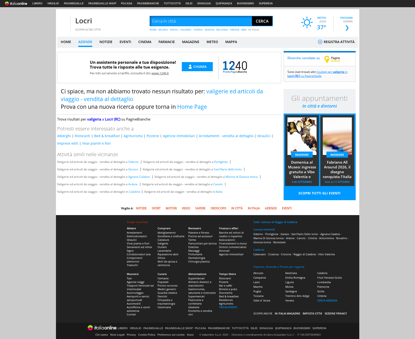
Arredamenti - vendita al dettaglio (226, 136)
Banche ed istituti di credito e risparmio (231, 234)
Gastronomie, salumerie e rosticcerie (202, 290)
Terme (192, 240)
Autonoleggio (135, 292)
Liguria (289, 282)
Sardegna (291, 291)
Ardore (133, 184)
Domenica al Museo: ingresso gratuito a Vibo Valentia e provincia (302, 170)
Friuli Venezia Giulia (329, 277)
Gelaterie (193, 307)
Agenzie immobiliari (179, 136)
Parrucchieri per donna (202, 243)
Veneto (289, 300)
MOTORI (171, 208)
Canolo (218, 184)
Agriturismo (133, 136)
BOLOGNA (222, 29)
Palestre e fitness (198, 232)
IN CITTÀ (237, 208)
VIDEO (186, 208)
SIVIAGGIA (204, 3)
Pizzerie (152, 136)
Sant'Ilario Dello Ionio (304, 234)
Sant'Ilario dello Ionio (228, 169)
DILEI (189, 3)
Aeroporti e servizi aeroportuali (138, 298)
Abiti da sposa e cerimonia (167, 263)
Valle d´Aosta (261, 300)
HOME (66, 41)
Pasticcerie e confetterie (195, 301)
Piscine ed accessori (200, 236)
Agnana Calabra (139, 177)
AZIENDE (85, 41)
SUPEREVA (266, 3)
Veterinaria (164, 307)
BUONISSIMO (245, 3)
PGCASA (126, 3)
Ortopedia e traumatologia (166, 301)
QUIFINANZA (224, 3)
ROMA (153, 29)
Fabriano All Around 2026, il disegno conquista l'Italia (337, 169)
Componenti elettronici (134, 259)
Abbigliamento (167, 232)
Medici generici (167, 289)
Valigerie (163, 243)
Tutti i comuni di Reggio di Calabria (275, 222)
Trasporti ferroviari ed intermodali (140, 287)
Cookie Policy (146, 334)
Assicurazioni (227, 240)
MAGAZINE (190, 41)
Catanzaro (259, 254)
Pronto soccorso (168, 285)
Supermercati (196, 278)
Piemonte (323, 286)
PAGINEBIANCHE (148, 3)
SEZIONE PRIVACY (336, 313)
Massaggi (194, 250)
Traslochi (132, 265)
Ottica (161, 258)
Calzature (163, 240)
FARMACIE (167, 41)
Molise (289, 286)
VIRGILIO (53, 3)
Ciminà (312, 238)
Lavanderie (164, 250)
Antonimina (326, 238)
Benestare (279, 242)
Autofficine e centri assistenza (138, 309)
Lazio (256, 282)
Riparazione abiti (168, 254)
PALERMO (185, 29)
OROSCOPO (218, 208)
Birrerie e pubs (228, 289)
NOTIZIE (105, 41)
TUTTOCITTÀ (172, 3)
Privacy (131, 334)
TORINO (198, 29)
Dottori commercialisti (232, 247)
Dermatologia (196, 258)
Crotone (286, 254)
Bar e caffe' (225, 285)
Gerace (133, 169)
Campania (259, 277)
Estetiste (193, 247)
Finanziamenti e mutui (233, 243)
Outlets (162, 247)
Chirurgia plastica (199, 261)
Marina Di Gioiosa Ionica (268, 238)
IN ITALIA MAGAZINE (287, 313)
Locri (83, 21)
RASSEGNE (302, 154)
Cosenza (273, 254)
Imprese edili (67, 143)
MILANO (163, 29)
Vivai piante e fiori (96, 143)
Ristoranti (82, 136)
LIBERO (37, 3)
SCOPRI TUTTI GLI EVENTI (320, 193)
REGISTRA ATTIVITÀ (338, 41)
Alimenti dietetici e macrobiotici (199, 283)
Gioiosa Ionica (262, 242)
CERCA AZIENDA (327, 300)
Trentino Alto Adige (297, 296)
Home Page (192, 106)
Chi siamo (101, 334)
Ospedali (163, 282)
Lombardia (324, 282)
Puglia (257, 291)
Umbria (321, 296)
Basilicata (291, 273)
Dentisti (162, 296)
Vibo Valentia (326, 254)
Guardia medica (167, 292)
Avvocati (224, 250)
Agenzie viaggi (135, 282)
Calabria (134, 192)
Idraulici (263, 136)
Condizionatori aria (139, 254)
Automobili (134, 303)
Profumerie (195, 254)
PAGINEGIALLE (74, 3)
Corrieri (131, 314)
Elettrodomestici (137, 236)
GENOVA (209, 29)
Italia (219, 192)
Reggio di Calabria (304, 254)
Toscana (258, 296)
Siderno (133, 162)
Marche (257, 286)
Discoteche (225, 292)
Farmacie (163, 278)
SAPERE (200, 208)
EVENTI (125, 41)
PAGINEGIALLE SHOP (102, 3)
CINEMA (144, 41)
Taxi (129, 278)
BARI (243, 29)
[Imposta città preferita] (63, 21)
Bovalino (341, 238)
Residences (226, 300)
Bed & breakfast (107, 136)
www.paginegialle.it (335, 59)
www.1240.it (160, 73)
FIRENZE (234, 29)
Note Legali (117, 334)
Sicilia (320, 291)
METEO (212, 41)
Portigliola (221, 162)
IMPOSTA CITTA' (312, 313)
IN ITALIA (253, 29)
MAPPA (231, 41)
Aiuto (190, 334)
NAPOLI (174, 29)
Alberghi (64, 136)
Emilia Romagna (295, 277)
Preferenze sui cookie (171, 334)
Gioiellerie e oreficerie (171, 236)
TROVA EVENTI (228, 307)
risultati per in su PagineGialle (317, 74)
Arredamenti (134, 232)
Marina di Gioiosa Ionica (242, 177)
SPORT (156, 208)
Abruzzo (258, 273)
